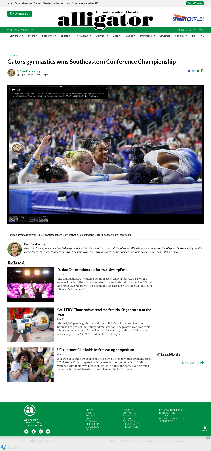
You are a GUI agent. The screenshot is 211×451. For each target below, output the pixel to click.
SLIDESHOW (13, 55)
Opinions (91, 418)
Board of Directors (23, 3)
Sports (90, 413)
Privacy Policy (131, 426)
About (10, 3)
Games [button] (129, 35)
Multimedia (92, 424)
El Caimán (165, 35)
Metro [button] (32, 35)
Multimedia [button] (146, 35)
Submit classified (191, 362)
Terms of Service (132, 424)
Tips (194, 35)
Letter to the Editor (171, 418)
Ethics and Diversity (171, 410)
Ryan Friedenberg (30, 71)
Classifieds (48, 3)
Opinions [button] (101, 35)
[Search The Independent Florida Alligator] (202, 36)
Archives (164, 415)
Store (74, 3)
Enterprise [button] (48, 35)
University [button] (15, 35)
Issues (67, 3)
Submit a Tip (166, 421)
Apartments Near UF (88, 3)
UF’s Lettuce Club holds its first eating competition (95, 350)
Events (90, 429)
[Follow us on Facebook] (33, 431)
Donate (126, 418)
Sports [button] (65, 35)
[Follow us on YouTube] (48, 431)
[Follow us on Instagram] (41, 431)
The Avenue (92, 415)
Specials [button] (180, 35)
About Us (127, 410)
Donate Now (195, 3)
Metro (90, 410)
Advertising (129, 415)
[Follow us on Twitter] (26, 431)
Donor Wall (129, 421)
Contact (37, 3)
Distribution (167, 413)
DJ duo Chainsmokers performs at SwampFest (92, 270)
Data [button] (116, 35)
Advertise (58, 3)
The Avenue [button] (82, 35)
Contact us (129, 413)
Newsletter (21, 13)
